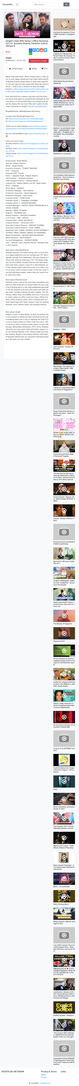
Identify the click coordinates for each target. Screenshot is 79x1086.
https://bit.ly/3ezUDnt (37, 134)
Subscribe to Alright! (39, 61)
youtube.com (45, 1083)
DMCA (43, 1075)
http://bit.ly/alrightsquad (37, 106)
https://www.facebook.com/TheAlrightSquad (26, 119)
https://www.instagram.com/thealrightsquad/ (25, 121)
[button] (66, 4)
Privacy (44, 1077)
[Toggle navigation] (17, 4)
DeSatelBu (7, 4)
